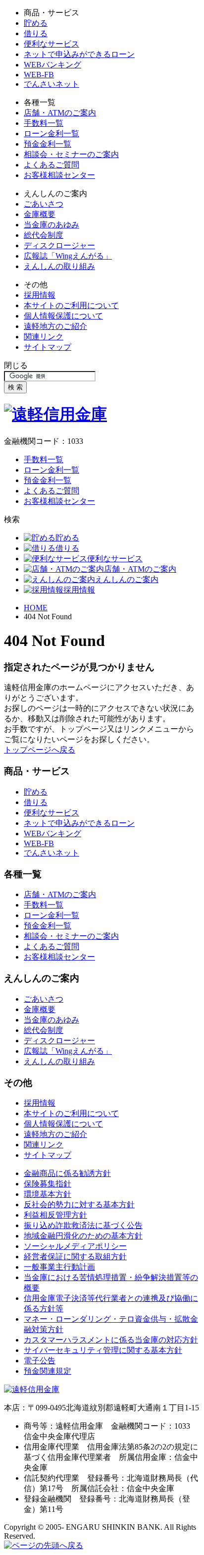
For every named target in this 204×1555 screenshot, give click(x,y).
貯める (36, 23)
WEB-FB (39, 74)
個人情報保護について (63, 316)
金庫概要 (39, 214)
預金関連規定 (47, 1371)
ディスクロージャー (59, 245)
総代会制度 (43, 235)
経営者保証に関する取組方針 (75, 1256)
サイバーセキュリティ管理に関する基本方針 (103, 1350)
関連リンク (43, 336)
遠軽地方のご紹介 (55, 326)
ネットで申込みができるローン (79, 54)
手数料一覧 (43, 123)
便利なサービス (51, 44)
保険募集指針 (47, 1184)
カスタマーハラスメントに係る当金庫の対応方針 (111, 1340)
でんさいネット (51, 84)
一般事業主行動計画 (59, 1267)
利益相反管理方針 (55, 1215)
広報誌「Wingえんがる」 (68, 256)
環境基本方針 (47, 1194)
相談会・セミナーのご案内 (71, 154)
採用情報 (39, 295)
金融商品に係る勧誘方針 (67, 1173)
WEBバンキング (52, 64)
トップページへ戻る (39, 750)
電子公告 (39, 1360)
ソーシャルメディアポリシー (75, 1246)
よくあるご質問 (51, 165)
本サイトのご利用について (71, 305)
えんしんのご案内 (126, 579)
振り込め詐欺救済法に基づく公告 (83, 1225)
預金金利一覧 (47, 144)
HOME (36, 607)
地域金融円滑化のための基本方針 (83, 1236)
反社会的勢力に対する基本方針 (79, 1204)
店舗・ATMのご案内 (60, 112)
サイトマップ (47, 347)
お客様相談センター (59, 175)
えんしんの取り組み (59, 266)
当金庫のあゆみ (51, 224)
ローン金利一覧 (51, 133)
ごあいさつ (43, 204)
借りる (36, 33)
